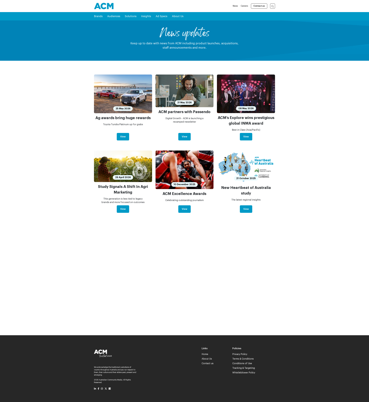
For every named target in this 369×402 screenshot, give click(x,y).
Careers (244, 6)
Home (205, 354)
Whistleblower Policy (243, 372)
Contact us (259, 6)
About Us (207, 359)
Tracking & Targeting (243, 368)
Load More (184, 315)
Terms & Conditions (243, 359)
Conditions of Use (242, 363)
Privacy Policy (239, 354)
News (235, 6)
